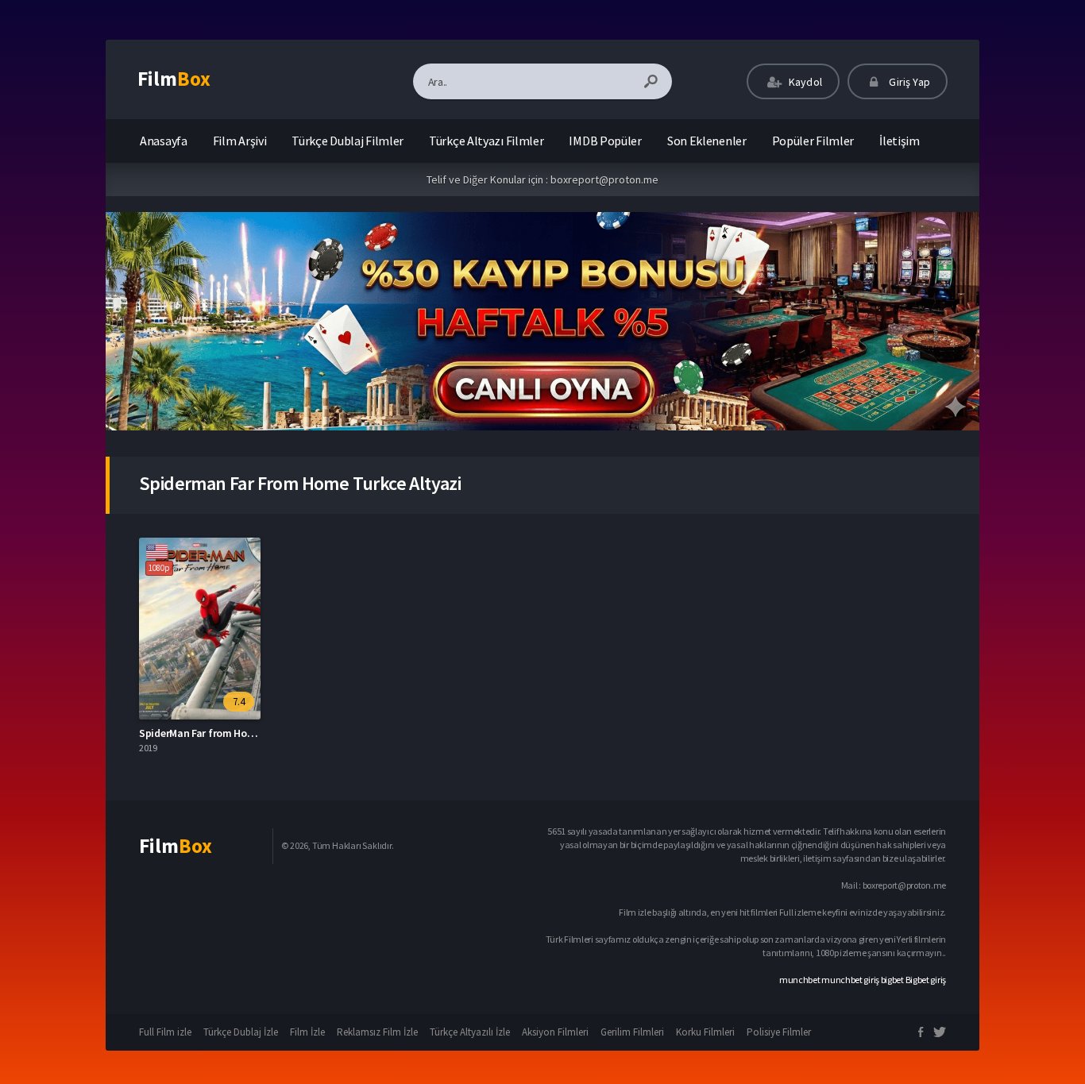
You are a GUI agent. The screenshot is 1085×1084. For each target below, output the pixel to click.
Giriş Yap (908, 82)
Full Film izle (165, 1032)
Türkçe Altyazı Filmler (486, 141)
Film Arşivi (240, 141)
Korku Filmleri (705, 1032)
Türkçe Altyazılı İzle (470, 1032)
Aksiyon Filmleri (555, 1032)
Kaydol (804, 82)
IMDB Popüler (605, 141)
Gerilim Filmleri (632, 1032)
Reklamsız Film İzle (377, 1032)
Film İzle (307, 1032)
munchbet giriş (850, 980)
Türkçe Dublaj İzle (240, 1032)
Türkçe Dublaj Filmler (347, 141)
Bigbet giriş (925, 980)
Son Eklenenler (707, 141)
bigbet (892, 980)
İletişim (899, 141)
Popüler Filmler (813, 141)
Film (173, 78)
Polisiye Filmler (779, 1032)
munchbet (800, 980)
